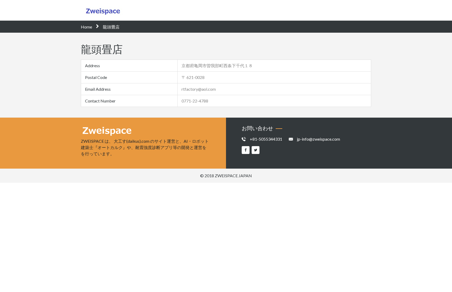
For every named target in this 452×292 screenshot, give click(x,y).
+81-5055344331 (266, 138)
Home (86, 26)
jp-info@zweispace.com (318, 138)
